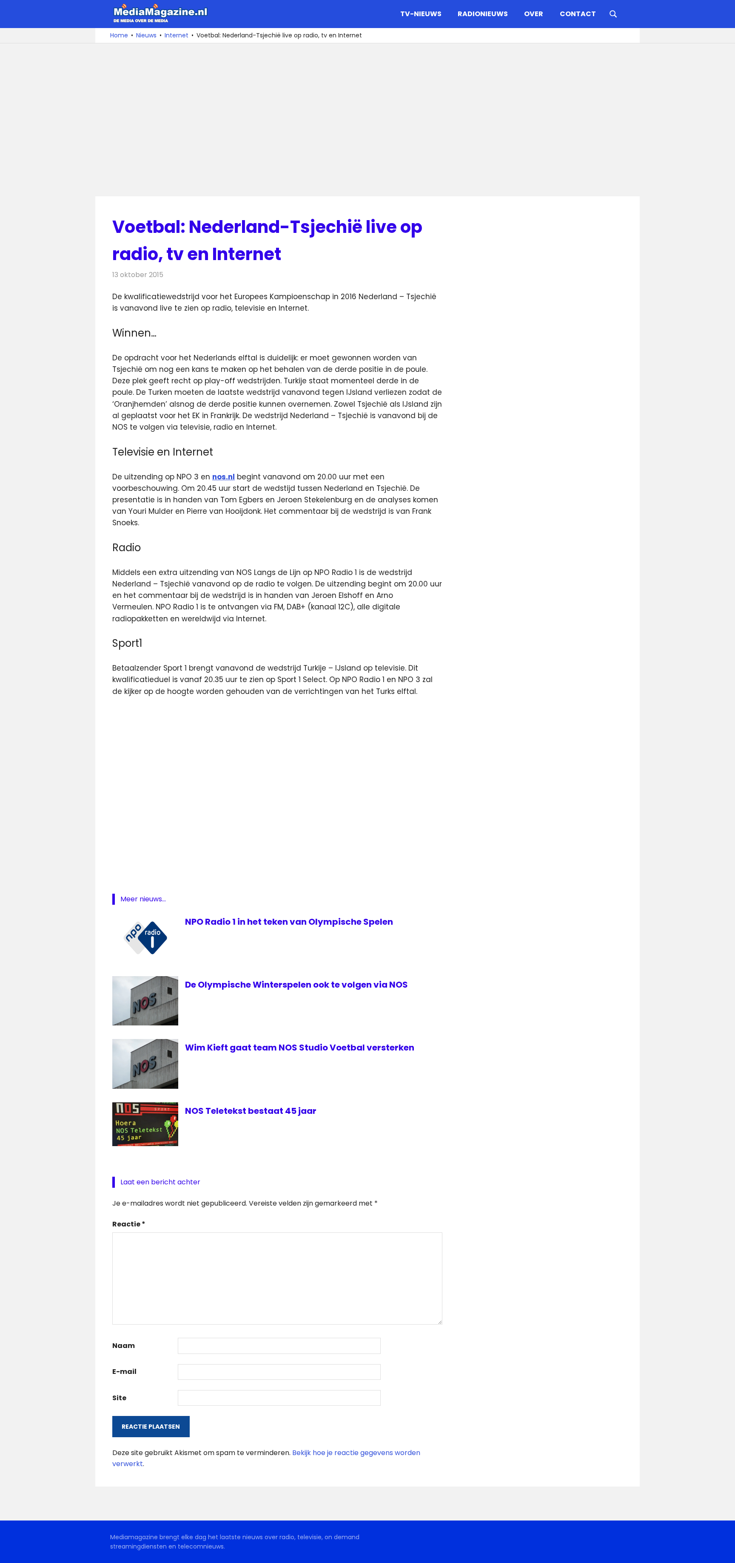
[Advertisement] (367, 119)
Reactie (128, 1224)
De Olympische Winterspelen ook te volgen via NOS (296, 985)
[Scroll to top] (722, 1550)
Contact (578, 14)
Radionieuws (483, 14)
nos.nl (223, 477)
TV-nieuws (421, 14)
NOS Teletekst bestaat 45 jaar (250, 1111)
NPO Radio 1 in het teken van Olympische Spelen (289, 922)
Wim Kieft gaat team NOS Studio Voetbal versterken (299, 1047)
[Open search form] (613, 13)
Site (119, 1398)
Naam (123, 1346)
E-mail (124, 1371)
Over (533, 14)
